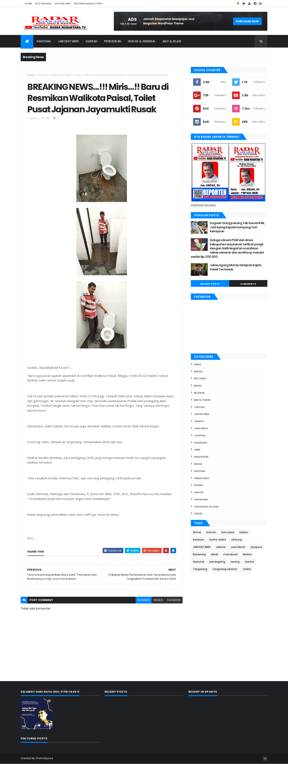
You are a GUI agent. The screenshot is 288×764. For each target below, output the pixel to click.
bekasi (198, 385)
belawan (199, 393)
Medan (198, 464)
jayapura (200, 435)
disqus (158, 600)
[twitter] (243, 3)
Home (28, 3)
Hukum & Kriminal (142, 41)
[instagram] (255, 3)
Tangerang (201, 499)
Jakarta (199, 421)
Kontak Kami (63, 3)
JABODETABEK (201, 414)
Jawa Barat (201, 428)
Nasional (44, 41)
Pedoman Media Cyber (88, 3)
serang (198, 485)
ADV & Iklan (172, 41)
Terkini (198, 513)
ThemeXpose (44, 758)
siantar (198, 492)
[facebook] (238, 3)
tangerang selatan (206, 506)
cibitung (199, 407)
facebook (173, 600)
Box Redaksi (43, 3)
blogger (143, 600)
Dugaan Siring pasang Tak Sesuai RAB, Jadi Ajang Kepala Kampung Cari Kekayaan (237, 227)
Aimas (197, 364)
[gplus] (260, 3)
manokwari (201, 456)
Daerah (91, 41)
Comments (248, 284)
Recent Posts (210, 284)
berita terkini (202, 400)
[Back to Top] (265, 758)
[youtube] (249, 3)
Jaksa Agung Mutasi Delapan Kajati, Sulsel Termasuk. (236, 267)
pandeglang (201, 478)
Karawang (200, 442)
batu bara (200, 378)
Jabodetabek (68, 41)
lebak (197, 449)
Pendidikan (112, 41)
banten (198, 371)
